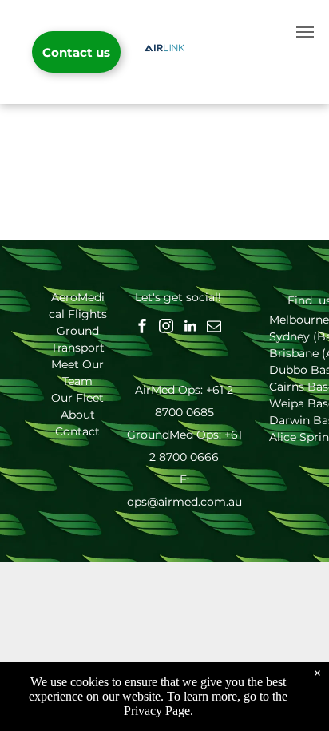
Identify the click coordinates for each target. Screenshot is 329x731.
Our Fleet (77, 398)
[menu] (305, 32)
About (78, 414)
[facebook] (142, 328)
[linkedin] (190, 328)
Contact (77, 431)
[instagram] (166, 328)
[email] (214, 328)
